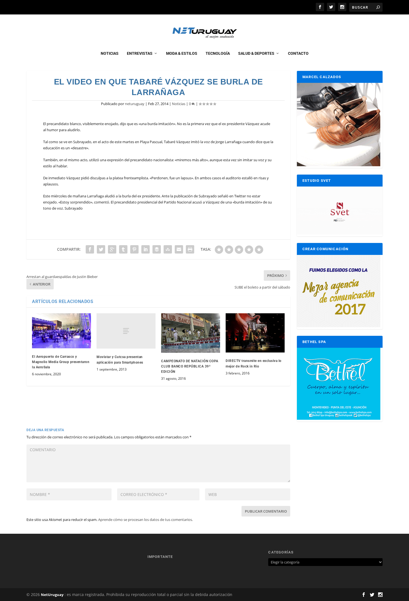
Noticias (110, 53)
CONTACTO (298, 53)
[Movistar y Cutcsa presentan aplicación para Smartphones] (126, 331)
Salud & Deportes (256, 53)
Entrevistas (139, 53)
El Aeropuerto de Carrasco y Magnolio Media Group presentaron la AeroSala (60, 362)
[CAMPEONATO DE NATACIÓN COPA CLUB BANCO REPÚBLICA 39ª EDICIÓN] (190, 332)
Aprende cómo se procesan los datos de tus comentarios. (145, 519)
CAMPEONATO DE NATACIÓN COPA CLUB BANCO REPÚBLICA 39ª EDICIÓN (189, 366)
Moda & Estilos (181, 53)
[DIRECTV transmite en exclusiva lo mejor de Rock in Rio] (255, 332)
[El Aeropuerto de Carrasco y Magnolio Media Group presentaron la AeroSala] (61, 330)
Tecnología (218, 53)
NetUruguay (52, 594)
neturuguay (134, 103)
